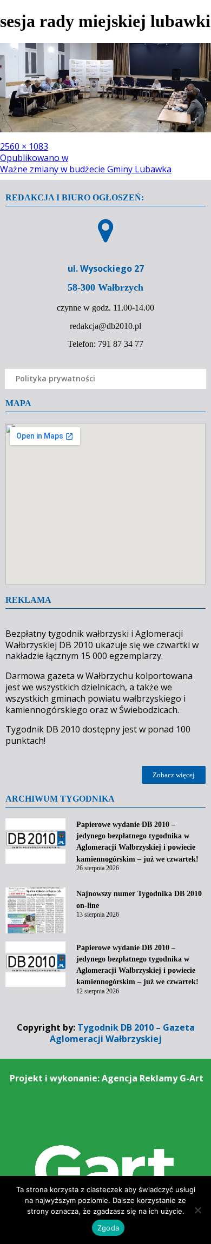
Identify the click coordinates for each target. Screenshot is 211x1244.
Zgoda (108, 1227)
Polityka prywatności (55, 378)
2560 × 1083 (24, 146)
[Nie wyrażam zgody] (197, 1210)
